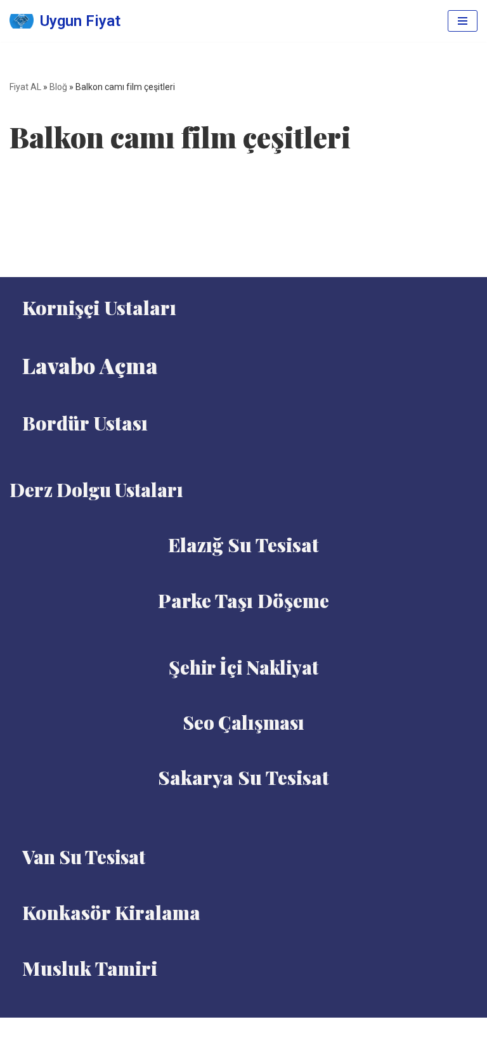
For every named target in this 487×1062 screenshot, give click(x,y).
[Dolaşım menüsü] (462, 21)
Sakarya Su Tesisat (243, 777)
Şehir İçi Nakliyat (243, 667)
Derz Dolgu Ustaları (96, 489)
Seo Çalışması (243, 722)
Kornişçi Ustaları (99, 307)
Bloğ (58, 87)
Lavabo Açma (90, 365)
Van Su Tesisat (83, 857)
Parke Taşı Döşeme (243, 600)
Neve (213, 1031)
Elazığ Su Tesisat (243, 544)
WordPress (259, 1031)
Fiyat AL (25, 87)
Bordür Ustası (85, 423)
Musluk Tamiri (89, 968)
